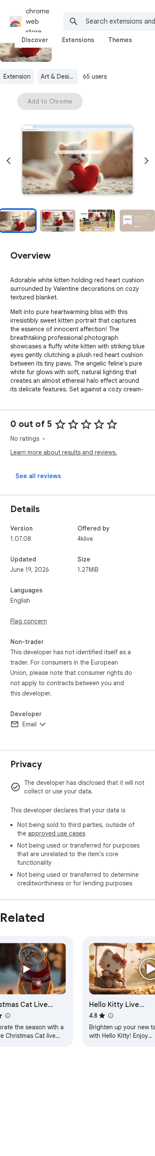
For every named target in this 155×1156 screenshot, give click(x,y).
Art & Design (58, 76)
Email (29, 724)
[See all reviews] (38, 476)
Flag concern (28, 621)
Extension (17, 76)
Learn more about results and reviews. (63, 452)
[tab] (35, 40)
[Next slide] (146, 160)
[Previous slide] (8, 160)
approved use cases (56, 833)
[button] (77, 160)
